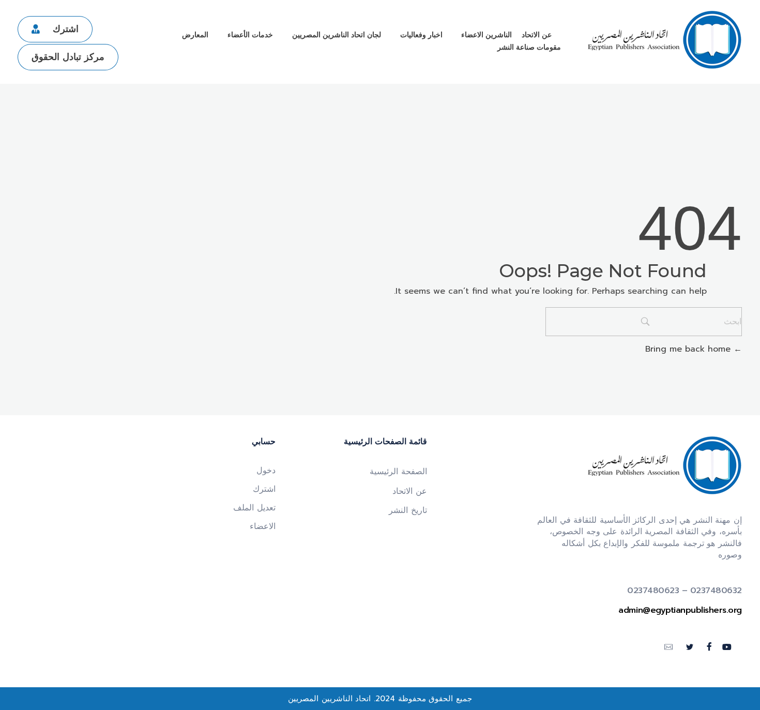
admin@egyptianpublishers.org (680, 610)
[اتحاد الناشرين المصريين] (664, 40)
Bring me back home (689, 349)
